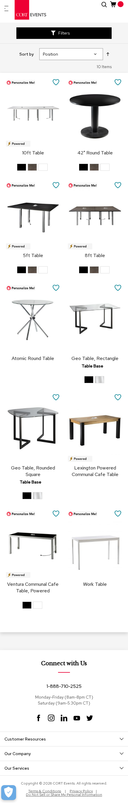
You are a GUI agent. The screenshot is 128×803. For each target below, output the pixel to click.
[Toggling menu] (6, 8)
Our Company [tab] (17, 753)
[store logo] (30, 10)
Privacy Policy (81, 791)
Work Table (95, 584)
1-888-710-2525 (64, 686)
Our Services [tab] (16, 768)
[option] (21, 167)
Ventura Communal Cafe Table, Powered (33, 587)
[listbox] (33, 168)
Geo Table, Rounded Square (33, 471)
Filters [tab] (64, 33)
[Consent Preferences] (8, 792)
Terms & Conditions (44, 791)
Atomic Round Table (33, 358)
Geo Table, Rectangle (94, 358)
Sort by (26, 54)
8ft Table (95, 255)
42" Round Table (95, 153)
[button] (56, 82)
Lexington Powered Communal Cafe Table (95, 471)
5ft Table (33, 255)
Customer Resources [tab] (25, 739)
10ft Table (33, 153)
